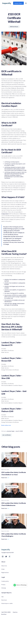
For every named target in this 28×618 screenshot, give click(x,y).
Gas (2, 596)
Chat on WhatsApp (21, 585)
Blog (9, 9)
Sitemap (3, 588)
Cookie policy (5, 581)
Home (5, 9)
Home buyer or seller (7, 603)
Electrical (4, 600)
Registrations (5, 572)
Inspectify (6, 3)
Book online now (6, 425)
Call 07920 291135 (6, 612)
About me (4, 566)
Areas (2, 569)
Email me (15, 612)
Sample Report (18, 3)
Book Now (3, 614)
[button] (25, 3)
